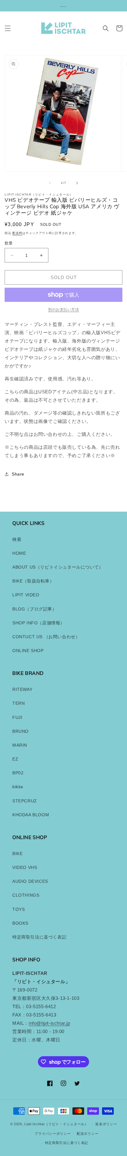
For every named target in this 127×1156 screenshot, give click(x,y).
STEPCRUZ (24, 800)
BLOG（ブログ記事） (34, 608)
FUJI (17, 717)
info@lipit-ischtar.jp (49, 1023)
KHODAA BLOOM (30, 814)
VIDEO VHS (24, 867)
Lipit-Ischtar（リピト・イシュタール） (56, 1124)
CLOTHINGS (25, 895)
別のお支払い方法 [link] (63, 309)
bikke (17, 786)
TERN (18, 703)
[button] (7, 28)
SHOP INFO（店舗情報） (38, 622)
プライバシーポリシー (53, 1133)
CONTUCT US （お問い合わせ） (46, 636)
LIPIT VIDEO (25, 594)
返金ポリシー (106, 1124)
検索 (16, 539)
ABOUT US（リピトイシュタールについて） (57, 567)
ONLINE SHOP (28, 650)
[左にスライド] (50, 183)
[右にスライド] (77, 183)
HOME (19, 553)
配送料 (17, 233)
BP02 (17, 772)
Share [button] (18, 474)
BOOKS (20, 923)
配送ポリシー (87, 1133)
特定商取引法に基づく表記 (39, 937)
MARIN (19, 745)
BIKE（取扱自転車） (33, 580)
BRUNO (20, 731)
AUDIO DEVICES (30, 881)
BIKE (17, 853)
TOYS (18, 909)
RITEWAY (22, 689)
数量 (9, 243)
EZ (15, 758)
